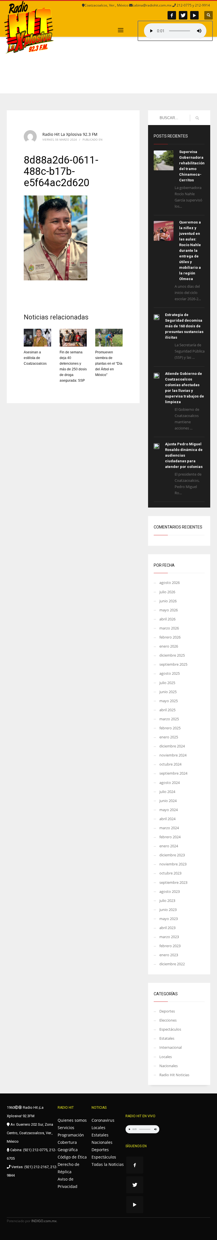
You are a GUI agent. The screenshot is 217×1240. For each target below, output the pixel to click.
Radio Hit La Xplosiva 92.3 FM (69, 134)
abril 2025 (167, 709)
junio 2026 (168, 600)
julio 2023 (167, 900)
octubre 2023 (170, 873)
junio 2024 (168, 800)
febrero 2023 (170, 945)
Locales (165, 1056)
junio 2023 (168, 909)
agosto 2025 (169, 673)
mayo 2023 (168, 918)
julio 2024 (167, 791)
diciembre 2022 (172, 963)
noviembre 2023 (172, 864)
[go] (197, 118)
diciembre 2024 (172, 746)
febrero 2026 (170, 637)
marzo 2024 (169, 827)
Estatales (166, 1038)
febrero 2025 (170, 727)
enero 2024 (168, 845)
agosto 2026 (169, 582)
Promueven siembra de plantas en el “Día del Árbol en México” (108, 363)
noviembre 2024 (172, 755)
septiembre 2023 (173, 882)
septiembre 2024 (173, 773)
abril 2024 (167, 818)
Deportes (167, 1011)
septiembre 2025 (173, 664)
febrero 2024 (170, 836)
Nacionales (168, 1065)
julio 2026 (167, 591)
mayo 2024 (168, 809)
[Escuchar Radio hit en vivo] (142, 1129)
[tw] (183, 15)
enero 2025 (168, 737)
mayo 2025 (168, 700)
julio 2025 (167, 682)
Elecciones (168, 1020)
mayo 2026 (168, 610)
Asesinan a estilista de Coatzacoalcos (35, 358)
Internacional (170, 1047)
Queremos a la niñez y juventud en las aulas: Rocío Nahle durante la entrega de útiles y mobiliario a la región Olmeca (190, 250)
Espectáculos (170, 1029)
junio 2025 (168, 691)
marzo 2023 (169, 936)
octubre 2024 (170, 764)
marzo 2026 (169, 628)
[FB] (172, 15)
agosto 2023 (169, 891)
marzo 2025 (169, 718)
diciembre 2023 (172, 855)
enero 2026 (168, 646)
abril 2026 (167, 619)
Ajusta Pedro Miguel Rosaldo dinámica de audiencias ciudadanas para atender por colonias (184, 455)
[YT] (194, 15)
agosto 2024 (169, 782)
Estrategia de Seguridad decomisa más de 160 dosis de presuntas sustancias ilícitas (184, 326)
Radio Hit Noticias (174, 1074)
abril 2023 (167, 927)
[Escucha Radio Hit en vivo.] (175, 31)
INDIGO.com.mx (44, 1220)
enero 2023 (168, 954)
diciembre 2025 (172, 655)
